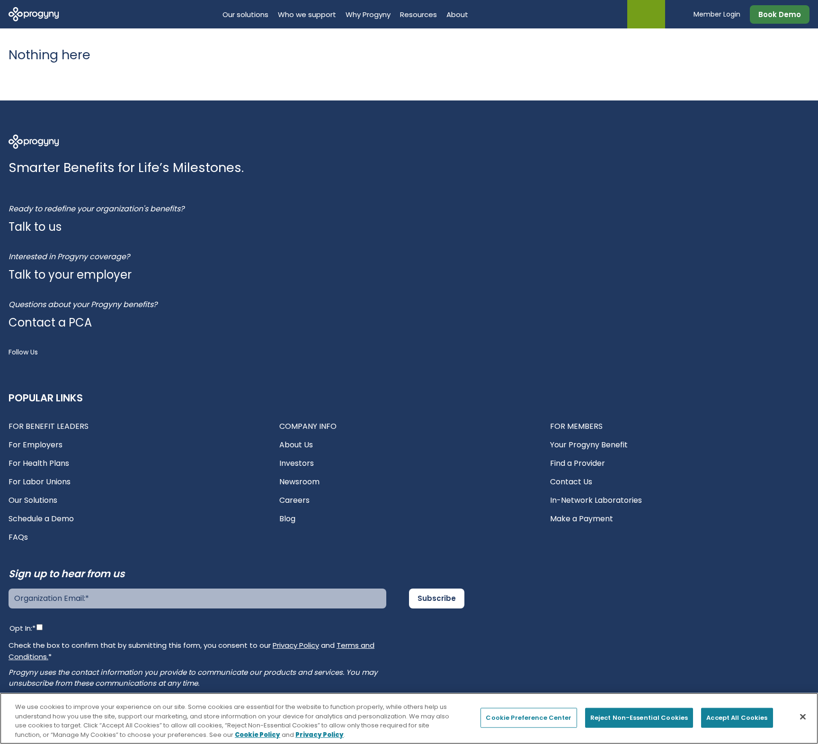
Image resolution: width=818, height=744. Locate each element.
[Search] (679, 14)
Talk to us (35, 227)
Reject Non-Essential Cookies (639, 717)
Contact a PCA (50, 322)
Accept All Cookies (736, 717)
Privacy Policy (296, 645)
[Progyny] (34, 13)
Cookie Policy (257, 734)
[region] (409, 718)
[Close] (802, 716)
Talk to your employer (70, 274)
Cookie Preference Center (528, 717)
